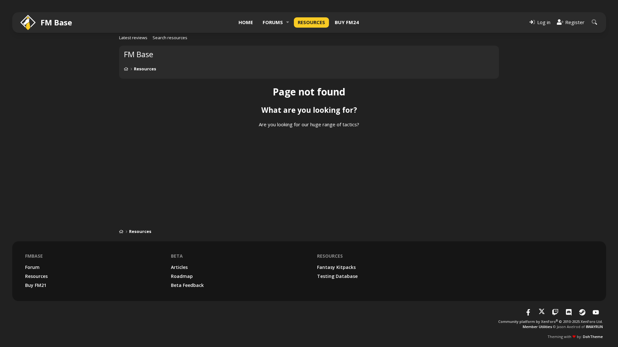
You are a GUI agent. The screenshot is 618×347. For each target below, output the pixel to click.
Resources (311, 22)
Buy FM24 (347, 22)
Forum (32, 267)
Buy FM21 (35, 285)
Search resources (170, 37)
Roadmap (182, 276)
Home (246, 22)
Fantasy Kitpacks (336, 267)
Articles (179, 267)
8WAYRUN (594, 326)
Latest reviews (133, 37)
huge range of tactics (333, 124)
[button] (288, 22)
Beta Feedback (187, 285)
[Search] (594, 22)
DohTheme (593, 336)
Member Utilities (537, 326)
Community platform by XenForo (550, 321)
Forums (273, 22)
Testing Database (337, 276)
